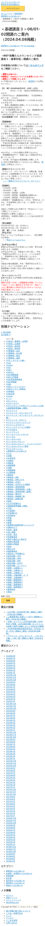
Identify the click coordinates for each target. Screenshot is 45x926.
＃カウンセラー (12, 403)
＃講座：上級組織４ (14, 577)
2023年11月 (11, 735)
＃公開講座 (10, 472)
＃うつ (9, 398)
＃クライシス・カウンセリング (19, 413)
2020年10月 (11, 823)
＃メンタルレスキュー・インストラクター (24, 444)
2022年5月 (10, 778)
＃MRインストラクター (16, 387)
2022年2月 (10, 785)
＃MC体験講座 (12, 375)
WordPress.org (12, 902)
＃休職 (9, 456)
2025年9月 (10, 682)
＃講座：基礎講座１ (14, 580)
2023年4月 (10, 751)
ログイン (10, 895)
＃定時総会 (10, 515)
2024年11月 (11, 706)
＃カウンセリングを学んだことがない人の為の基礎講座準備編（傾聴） (25, 407)
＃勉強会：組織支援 (14, 499)
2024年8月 (10, 713)
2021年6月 (10, 804)
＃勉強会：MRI (12, 477)
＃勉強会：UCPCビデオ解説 (18, 484)
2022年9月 (10, 768)
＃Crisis (9, 365)
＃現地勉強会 (11, 537)
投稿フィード (11, 898)
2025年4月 (10, 694)
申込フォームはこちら (16, 240)
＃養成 (9, 592)
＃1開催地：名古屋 (14, 353)
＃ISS (8, 367)
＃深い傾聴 (10, 532)
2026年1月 (10, 673)
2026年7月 (10, 658)
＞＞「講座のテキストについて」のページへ (21, 181)
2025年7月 (10, 687)
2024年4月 (10, 723)
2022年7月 (10, 773)
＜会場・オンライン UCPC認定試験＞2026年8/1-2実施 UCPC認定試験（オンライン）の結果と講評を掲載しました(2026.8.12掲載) (25, 623)
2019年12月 (11, 847)
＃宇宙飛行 (10, 511)
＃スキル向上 (11, 429)
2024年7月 (10, 716)
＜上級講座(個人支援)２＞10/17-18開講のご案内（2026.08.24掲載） (24, 618)
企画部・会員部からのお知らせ (19, 873)
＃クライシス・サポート (16, 420)
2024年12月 (11, 704)
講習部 (31, 81)
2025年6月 (10, 689)
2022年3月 (10, 782)
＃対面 (9, 518)
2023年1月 (10, 759)
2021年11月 (11, 792)
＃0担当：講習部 (13, 348)
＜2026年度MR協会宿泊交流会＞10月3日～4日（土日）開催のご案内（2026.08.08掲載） (25, 631)
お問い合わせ (11, 923)
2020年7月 (10, 830)
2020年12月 (11, 818)
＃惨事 (9, 523)
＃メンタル (10, 437)
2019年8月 (10, 856)
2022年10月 (11, 766)
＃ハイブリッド (12, 432)
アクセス (10, 918)
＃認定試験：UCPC (14, 563)
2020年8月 (10, 828)
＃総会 (9, 546)
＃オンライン (11, 401)
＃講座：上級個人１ (14, 568)
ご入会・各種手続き (14, 913)
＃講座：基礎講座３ (14, 585)
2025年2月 (10, 699)
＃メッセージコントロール (17, 434)
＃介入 (9, 453)
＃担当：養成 (11, 530)
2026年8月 (10, 656)
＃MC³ (9, 370)
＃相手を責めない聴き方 (16, 539)
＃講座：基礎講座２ (14, 582)
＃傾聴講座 (10, 470)
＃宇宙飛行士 (11, 513)
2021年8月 (10, 799)
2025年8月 (10, 685)
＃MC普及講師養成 (14, 379)
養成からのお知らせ (14, 885)
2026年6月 (10, 661)
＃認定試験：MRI (13, 561)
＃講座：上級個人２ (14, 570)
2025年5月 (10, 692)
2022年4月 (10, 780)
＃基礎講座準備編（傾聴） (17, 506)
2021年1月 (10, 816)
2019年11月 (11, 849)
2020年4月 (10, 837)
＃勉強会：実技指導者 (15, 487)
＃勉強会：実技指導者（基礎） (19, 491)
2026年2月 (10, 670)
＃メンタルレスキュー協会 (17, 446)
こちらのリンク (36, 65)
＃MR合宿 (10, 394)
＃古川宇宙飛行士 (13, 503)
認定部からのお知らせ (15, 881)
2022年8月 (10, 770)
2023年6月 (10, 747)
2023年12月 (11, 732)
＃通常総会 (10, 589)
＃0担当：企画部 (13, 344)
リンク (9, 916)
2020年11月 (11, 821)
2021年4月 (10, 809)
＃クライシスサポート (15, 425)
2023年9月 (10, 739)
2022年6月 (10, 775)
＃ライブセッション (14, 449)
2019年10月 (11, 852)
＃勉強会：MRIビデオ (15, 480)
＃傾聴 (9, 468)
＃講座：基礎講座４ (14, 587)
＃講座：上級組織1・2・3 (17, 575)
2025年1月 (10, 701)
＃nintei (9, 396)
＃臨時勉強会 (11, 551)
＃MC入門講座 (12, 377)
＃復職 (9, 520)
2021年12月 (11, 790)
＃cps (8, 363)
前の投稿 (6, 332)
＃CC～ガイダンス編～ (16, 360)
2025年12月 (11, 675)
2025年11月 (11, 677)
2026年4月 (10, 665)
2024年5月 (10, 720)
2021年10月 (11, 794)
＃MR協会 (10, 391)
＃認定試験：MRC (13, 558)
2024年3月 (10, 725)
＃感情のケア (11, 527)
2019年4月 (10, 861)
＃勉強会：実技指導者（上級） (19, 489)
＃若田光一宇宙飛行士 (15, 554)
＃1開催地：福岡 (13, 358)
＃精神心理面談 (12, 544)
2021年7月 (10, 801)
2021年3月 (10, 811)
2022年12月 (11, 761)
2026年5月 (10, 663)
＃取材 (9, 501)
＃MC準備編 (11, 382)
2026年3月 (10, 668)
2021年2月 (10, 813)
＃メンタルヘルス (13, 439)
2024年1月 (10, 730)
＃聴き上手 (10, 549)
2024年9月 (10, 711)
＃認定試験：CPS (13, 556)
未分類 (9, 878)
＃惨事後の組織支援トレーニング (20, 525)
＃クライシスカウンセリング (18, 422)
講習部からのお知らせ (10, 46)
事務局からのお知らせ (15, 871)
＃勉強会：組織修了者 (15, 496)
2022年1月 (10, 787)
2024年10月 (11, 708)
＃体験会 (10, 463)
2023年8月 (10, 742)
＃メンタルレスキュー (15, 441)
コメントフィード (13, 900)
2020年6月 (10, 832)
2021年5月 (10, 806)
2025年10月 (11, 680)
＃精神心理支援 (12, 542)
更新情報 (10, 876)
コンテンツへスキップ (10, 2)
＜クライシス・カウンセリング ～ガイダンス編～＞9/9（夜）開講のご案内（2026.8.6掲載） (25, 638)
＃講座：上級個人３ (14, 573)
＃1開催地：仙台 (13, 351)
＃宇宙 (9, 508)
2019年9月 (10, 854)
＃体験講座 (10, 465)
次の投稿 (6, 335)
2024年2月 (10, 728)
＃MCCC (10, 372)
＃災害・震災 (11, 534)
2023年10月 (11, 737)
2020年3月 (10, 840)
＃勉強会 (10, 475)
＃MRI (8, 384)
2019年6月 (10, 859)
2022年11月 (11, 763)
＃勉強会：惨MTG (13, 494)
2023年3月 (10, 754)
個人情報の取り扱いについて (18, 911)
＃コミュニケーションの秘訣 (18, 427)
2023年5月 (10, 749)
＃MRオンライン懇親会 (16, 389)
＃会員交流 (10, 458)
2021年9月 (10, 797)
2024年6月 (10, 718)
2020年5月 (10, 835)
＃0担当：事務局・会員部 (17, 341)
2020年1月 (10, 844)
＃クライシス (11, 410)
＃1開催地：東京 (13, 356)
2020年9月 (10, 825)
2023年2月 (10, 756)
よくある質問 (11, 920)
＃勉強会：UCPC (13, 482)
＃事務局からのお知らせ (16, 451)
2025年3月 (10, 697)
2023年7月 (10, 744)
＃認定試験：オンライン (16, 565)
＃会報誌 (10, 460)
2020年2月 (10, 842)
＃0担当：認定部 (13, 346)
